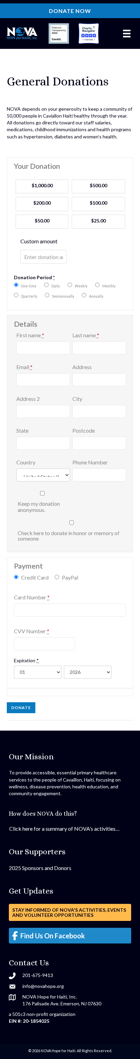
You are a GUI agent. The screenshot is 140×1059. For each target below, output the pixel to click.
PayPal (70, 577)
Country (25, 462)
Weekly (81, 286)
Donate (21, 707)
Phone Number (90, 462)
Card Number (32, 597)
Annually (96, 296)
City (77, 399)
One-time (28, 286)
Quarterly (29, 296)
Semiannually (63, 296)
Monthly (109, 286)
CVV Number (31, 631)
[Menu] (126, 33)
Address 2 (28, 399)
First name (30, 335)
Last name (85, 335)
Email (24, 367)
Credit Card (35, 577)
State (22, 430)
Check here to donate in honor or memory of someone (69, 535)
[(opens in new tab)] (59, 33)
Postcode (83, 430)
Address (82, 367)
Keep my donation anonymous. (39, 507)
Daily (55, 286)
